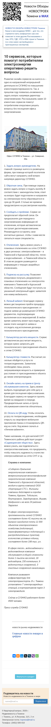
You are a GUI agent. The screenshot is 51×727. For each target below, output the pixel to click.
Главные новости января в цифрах (27, 635)
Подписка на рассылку (17, 274)
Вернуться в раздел (25, 676)
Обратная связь (14, 185)
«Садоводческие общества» (18, 443)
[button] (44, 119)
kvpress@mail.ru (27, 720)
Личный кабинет (14, 301)
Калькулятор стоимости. (18, 357)
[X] (25, 656)
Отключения (12, 245)
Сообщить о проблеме (17, 212)
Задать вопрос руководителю (21, 166)
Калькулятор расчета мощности (22, 337)
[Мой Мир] (21, 656)
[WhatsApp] (37, 656)
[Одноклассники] (18, 656)
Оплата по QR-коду (17, 413)
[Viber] (33, 656)
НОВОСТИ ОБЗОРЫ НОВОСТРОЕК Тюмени (25, 28)
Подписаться (40, 701)
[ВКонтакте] (14, 656)
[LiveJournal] (29, 656)
